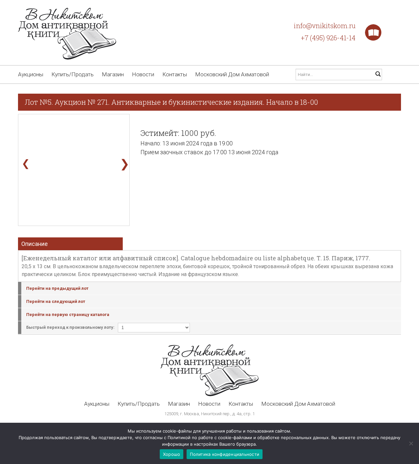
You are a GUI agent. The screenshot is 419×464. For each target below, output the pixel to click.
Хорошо (171, 454)
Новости (143, 74)
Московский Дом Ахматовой (232, 74)
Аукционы (30, 74)
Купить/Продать (72, 74)
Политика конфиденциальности (224, 454)
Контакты (174, 74)
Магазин (113, 74)
